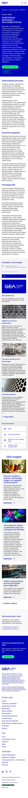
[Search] (22, 3)
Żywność (4, 10)
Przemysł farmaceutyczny (9, 716)
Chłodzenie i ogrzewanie (9, 703)
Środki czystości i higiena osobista (12, 723)
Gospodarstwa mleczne (9, 706)
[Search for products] (3, 266)
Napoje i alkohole (7, 711)
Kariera (4, 746)
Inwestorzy (5, 741)
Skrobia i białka (13, 10)
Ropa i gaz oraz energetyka (10, 721)
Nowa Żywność (6, 713)
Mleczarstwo (6, 708)
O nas (3, 736)
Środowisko (5, 726)
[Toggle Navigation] (25, 3)
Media (4, 744)
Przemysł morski (7, 718)
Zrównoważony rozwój (8, 739)
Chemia (4, 701)
